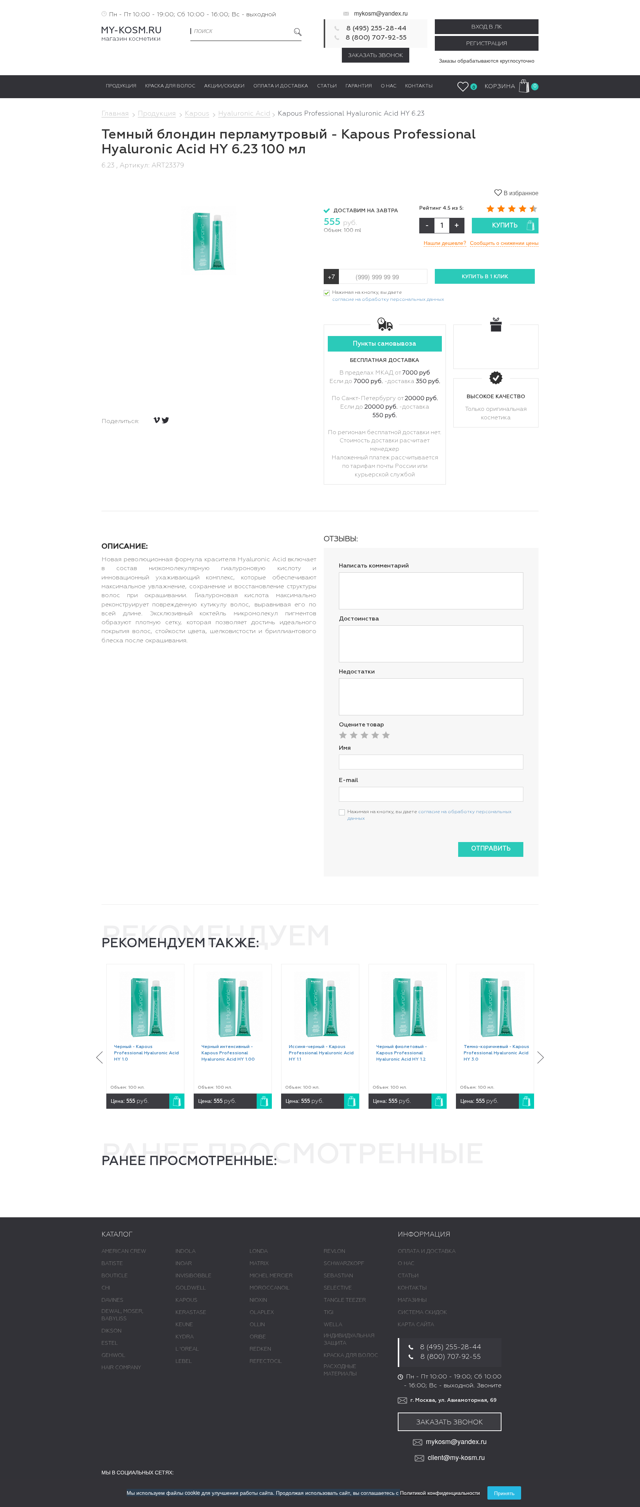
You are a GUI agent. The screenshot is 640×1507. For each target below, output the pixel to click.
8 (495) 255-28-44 (376, 28)
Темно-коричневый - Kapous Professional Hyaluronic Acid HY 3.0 (496, 1053)
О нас (406, 1263)
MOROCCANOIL (270, 1288)
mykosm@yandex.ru (381, 13)
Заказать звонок (375, 55)
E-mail (348, 781)
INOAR (184, 1263)
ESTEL (109, 1343)
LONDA (259, 1251)
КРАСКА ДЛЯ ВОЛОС (351, 1355)
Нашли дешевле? (445, 242)
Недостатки (357, 672)
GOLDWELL (191, 1288)
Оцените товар (361, 725)
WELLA (333, 1324)
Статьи (408, 1275)
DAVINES (112, 1300)
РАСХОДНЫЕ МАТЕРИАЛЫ (340, 1370)
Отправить (491, 849)
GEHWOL (113, 1355)
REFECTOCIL (266, 1361)
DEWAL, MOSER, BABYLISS (122, 1315)
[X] (165, 420)
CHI (105, 1288)
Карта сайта (416, 1324)
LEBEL (184, 1361)
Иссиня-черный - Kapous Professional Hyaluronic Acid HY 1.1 (321, 1053)
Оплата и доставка (427, 1251)
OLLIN (257, 1324)
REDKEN (260, 1349)
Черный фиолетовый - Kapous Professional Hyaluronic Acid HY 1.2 (401, 1053)
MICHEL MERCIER (271, 1275)
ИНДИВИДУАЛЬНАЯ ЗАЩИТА (349, 1339)
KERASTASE (191, 1312)
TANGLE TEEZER (345, 1300)
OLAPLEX (262, 1312)
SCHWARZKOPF (344, 1263)
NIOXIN (258, 1300)
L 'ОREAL (187, 1349)
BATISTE (112, 1263)
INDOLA (186, 1251)
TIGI (328, 1312)
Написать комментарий (374, 566)
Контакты (412, 1288)
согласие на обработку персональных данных (388, 299)
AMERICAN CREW (123, 1251)
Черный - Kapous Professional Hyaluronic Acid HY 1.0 (146, 1053)
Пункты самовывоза (384, 344)
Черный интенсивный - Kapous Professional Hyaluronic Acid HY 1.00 (228, 1053)
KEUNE (184, 1324)
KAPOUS (186, 1300)
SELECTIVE (338, 1288)
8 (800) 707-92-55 (376, 37)
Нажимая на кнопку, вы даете (388, 296)
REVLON (334, 1251)
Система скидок (422, 1312)
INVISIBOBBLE (193, 1275)
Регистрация (486, 43)
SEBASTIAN (338, 1275)
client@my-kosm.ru (456, 1457)
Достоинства (359, 619)
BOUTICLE (114, 1275)
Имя (345, 748)
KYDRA (185, 1337)
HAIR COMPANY (121, 1367)
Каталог (117, 1234)
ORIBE (258, 1337)
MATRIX (259, 1263)
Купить (505, 226)
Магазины (412, 1300)
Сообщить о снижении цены (504, 242)
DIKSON (111, 1331)
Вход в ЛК (486, 27)
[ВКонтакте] (156, 420)
